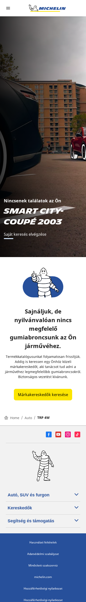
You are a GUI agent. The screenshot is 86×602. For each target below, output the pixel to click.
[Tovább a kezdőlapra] (47, 8)
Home (14, 417)
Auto (28, 417)
